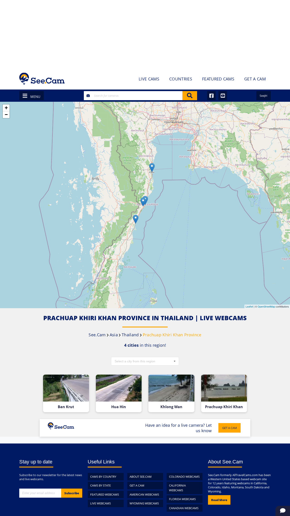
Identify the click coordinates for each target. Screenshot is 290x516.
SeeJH (263, 96)
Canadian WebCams (183, 508)
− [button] (6, 114)
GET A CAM (229, 428)
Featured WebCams (104, 494)
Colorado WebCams (184, 477)
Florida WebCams (182, 499)
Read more (219, 500)
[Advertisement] (145, 34)
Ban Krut (66, 407)
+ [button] (6, 108)
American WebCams (144, 494)
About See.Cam (141, 477)
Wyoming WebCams (144, 503)
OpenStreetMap (266, 306)
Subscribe (71, 493)
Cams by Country (103, 477)
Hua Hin (118, 407)
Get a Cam (137, 485)
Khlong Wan (171, 407)
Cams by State (100, 485)
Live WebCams (100, 503)
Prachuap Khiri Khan (224, 407)
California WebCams (177, 487)
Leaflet (249, 306)
